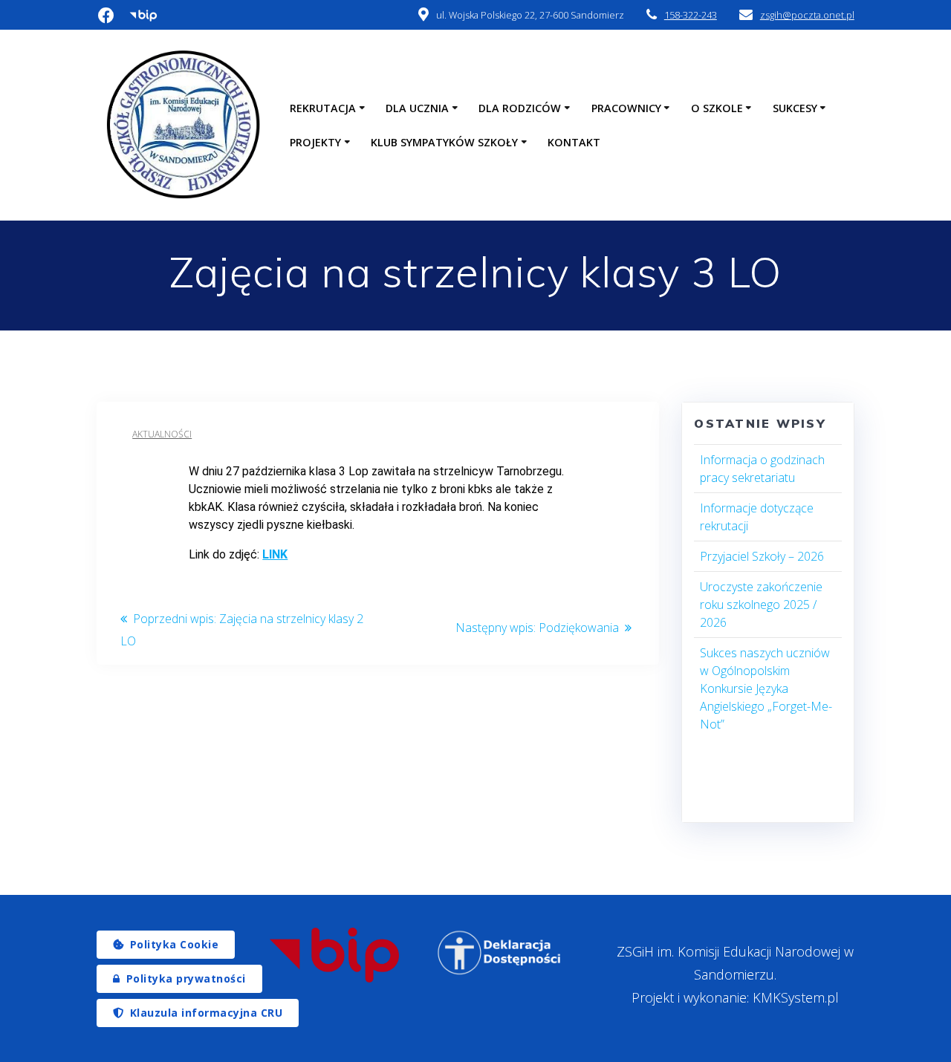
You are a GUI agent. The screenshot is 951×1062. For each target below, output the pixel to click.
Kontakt (574, 142)
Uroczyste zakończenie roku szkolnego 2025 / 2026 (761, 605)
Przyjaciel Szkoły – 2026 (762, 556)
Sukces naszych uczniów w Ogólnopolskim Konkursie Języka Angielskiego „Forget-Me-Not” (766, 688)
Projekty (315, 142)
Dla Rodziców (519, 108)
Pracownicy (626, 108)
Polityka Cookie (174, 944)
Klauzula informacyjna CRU (206, 1013)
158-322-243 (690, 15)
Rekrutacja (323, 108)
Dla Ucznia (417, 108)
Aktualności (162, 434)
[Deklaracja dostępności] (500, 953)
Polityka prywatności (186, 978)
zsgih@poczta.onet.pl (807, 15)
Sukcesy (795, 108)
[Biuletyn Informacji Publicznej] (334, 955)
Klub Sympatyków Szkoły (444, 142)
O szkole (717, 108)
